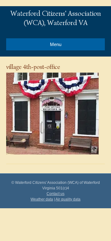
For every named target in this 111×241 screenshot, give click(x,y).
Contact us (55, 194)
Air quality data (68, 199)
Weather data (42, 199)
